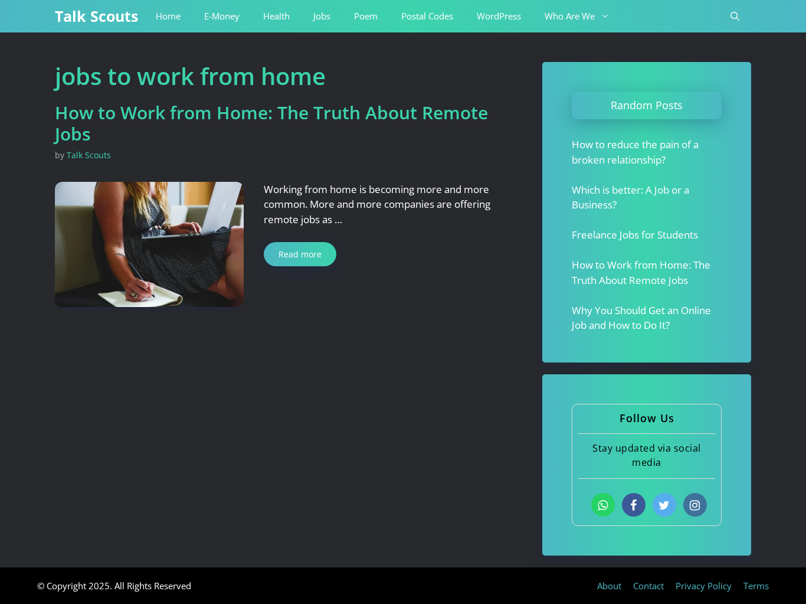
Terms (756, 586)
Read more (300, 254)
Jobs (321, 16)
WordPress (499, 16)
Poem (366, 16)
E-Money (222, 16)
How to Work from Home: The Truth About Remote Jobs (271, 123)
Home (168, 16)
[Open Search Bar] (735, 16)
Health (276, 16)
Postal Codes (427, 16)
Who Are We (570, 16)
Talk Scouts (96, 16)
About (609, 586)
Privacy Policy (704, 586)
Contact (648, 586)
